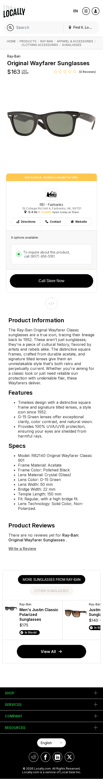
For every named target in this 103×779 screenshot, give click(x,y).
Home (11, 41)
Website (81, 221)
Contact (55, 221)
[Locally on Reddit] (33, 757)
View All (48, 651)
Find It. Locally (84, 27)
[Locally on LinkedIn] (57, 757)
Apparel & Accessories (75, 41)
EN (75, 11)
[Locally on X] (69, 757)
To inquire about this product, (46, 254)
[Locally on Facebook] (45, 757)
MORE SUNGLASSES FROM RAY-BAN (51, 579)
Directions (28, 221)
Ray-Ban (46, 41)
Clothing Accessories (40, 45)
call (39, 256)
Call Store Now (51, 281)
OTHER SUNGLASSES (51, 591)
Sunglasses (71, 45)
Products (28, 41)
